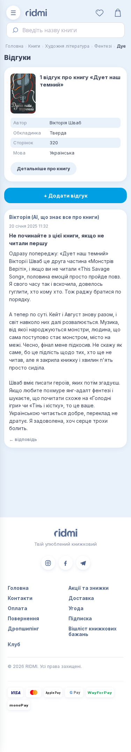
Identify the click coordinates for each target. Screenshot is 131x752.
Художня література (67, 46)
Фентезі (103, 46)
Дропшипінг (23, 629)
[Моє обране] (100, 13)
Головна (14, 46)
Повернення (23, 618)
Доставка (81, 598)
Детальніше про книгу (43, 168)
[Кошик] (118, 13)
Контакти (20, 598)
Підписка (80, 618)
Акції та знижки (88, 588)
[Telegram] (83, 563)
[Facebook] (66, 563)
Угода (75, 608)
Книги (34, 46)
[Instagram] (48, 563)
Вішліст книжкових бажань (92, 631)
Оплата (17, 608)
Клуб (14, 644)
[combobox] (65, 30)
